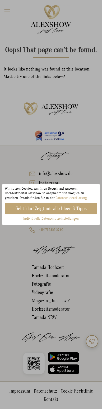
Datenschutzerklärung (71, 198)
